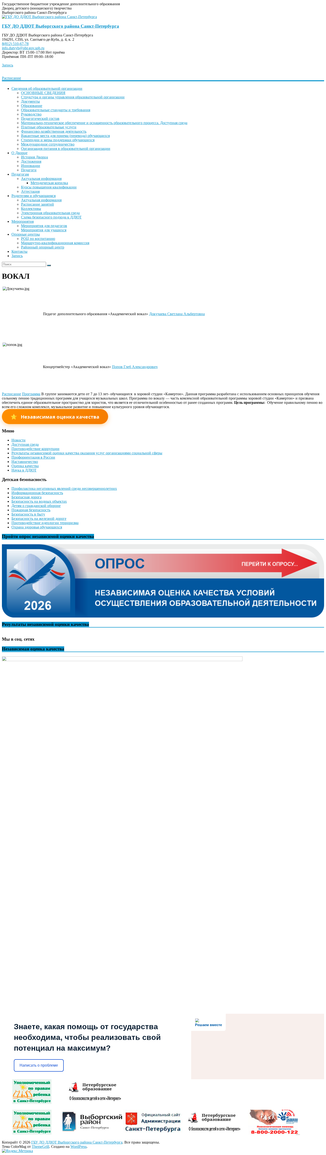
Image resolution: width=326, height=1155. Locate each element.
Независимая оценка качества (55, 416)
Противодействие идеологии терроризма (45, 523)
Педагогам (20, 174)
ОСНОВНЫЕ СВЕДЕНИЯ (43, 93)
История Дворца (34, 157)
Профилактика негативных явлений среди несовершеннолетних (64, 488)
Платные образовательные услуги (48, 127)
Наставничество (24, 462)
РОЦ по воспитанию (38, 239)
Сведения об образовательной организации (46, 88)
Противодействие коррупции (35, 449)
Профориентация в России (33, 457)
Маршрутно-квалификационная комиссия (55, 243)
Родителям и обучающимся (33, 196)
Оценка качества (25, 466)
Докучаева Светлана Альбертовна (177, 314)
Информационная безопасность (37, 493)
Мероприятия (22, 221)
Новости (18, 440)
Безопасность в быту (28, 514)
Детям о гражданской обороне (36, 506)
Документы (30, 101)
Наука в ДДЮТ (24, 470)
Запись (7, 65)
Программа (31, 394)
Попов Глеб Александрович (135, 367)
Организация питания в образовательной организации (65, 149)
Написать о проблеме (39, 1065)
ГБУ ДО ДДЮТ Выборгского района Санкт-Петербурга (60, 26)
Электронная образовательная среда (50, 213)
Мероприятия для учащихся (43, 230)
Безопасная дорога (26, 497)
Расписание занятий (37, 204)
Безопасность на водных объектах (39, 501)
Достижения (31, 161)
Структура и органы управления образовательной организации (73, 97)
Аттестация (30, 191)
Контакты (19, 251)
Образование (31, 106)
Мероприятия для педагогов (44, 226)
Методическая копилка (49, 183)
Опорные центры (25, 234)
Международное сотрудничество (47, 144)
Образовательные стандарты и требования (55, 110)
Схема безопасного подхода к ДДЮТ (51, 217)
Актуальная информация (41, 179)
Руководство (31, 114)
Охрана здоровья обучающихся (36, 527)
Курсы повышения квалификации (49, 187)
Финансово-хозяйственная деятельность (53, 131)
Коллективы (31, 209)
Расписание (11, 78)
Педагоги (29, 170)
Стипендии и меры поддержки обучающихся (58, 140)
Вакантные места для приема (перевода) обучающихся (65, 136)
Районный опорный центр (42, 247)
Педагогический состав (40, 119)
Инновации (30, 166)
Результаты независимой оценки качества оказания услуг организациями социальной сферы (86, 453)
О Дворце (19, 153)
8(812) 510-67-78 (15, 44)
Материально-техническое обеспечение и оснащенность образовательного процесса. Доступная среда (104, 123)
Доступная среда (25, 444)
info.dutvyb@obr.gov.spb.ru (23, 48)
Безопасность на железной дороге (38, 519)
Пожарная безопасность (30, 510)
